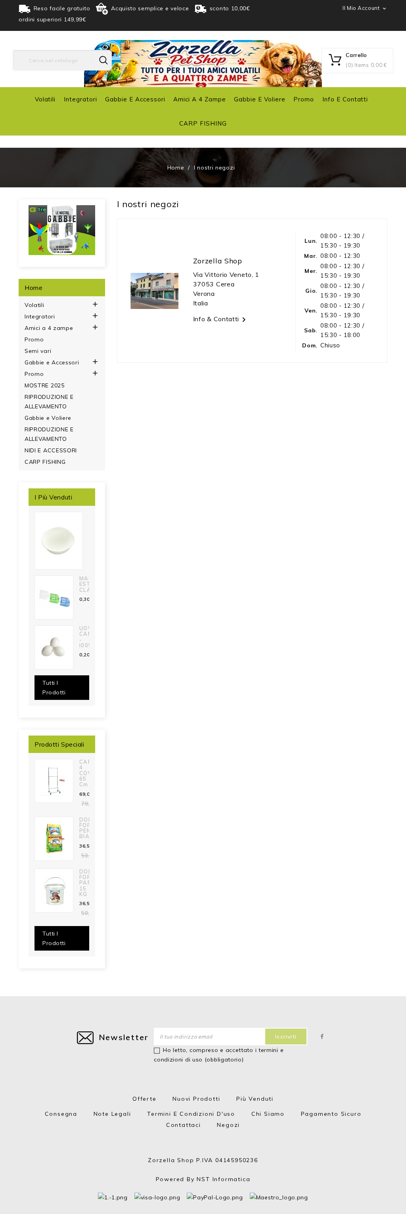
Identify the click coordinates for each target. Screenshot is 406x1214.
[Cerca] (103, 60)
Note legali (112, 1113)
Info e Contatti (345, 99)
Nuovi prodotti (196, 1098)
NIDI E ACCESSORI (51, 450)
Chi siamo (268, 1113)
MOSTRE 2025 (45, 385)
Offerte (144, 1098)
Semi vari (38, 350)
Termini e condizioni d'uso (191, 1113)
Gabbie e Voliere (259, 99)
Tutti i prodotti (53, 687)
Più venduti (255, 1098)
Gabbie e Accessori (135, 99)
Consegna (61, 1113)
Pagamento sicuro (331, 1113)
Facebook (322, 1036)
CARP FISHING (203, 123)
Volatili (45, 99)
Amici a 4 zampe (199, 99)
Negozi (228, 1124)
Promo (303, 99)
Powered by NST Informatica (203, 1179)
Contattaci (183, 1124)
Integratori (80, 99)
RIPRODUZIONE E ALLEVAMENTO (49, 401)
